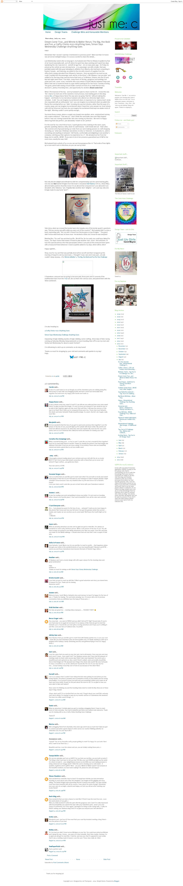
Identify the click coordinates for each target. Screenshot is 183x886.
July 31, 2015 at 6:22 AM (56, 587)
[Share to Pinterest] (71, 376)
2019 (118, 333)
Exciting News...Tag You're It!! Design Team (126, 436)
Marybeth (52, 422)
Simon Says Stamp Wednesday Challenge (84, 569)
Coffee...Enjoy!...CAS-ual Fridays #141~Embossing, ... (127, 368)
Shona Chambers (55, 776)
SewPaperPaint (54, 846)
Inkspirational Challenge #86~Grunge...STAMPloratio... (127, 425)
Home (48, 32)
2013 (118, 460)
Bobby (51, 830)
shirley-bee (53, 635)
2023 (118, 322)
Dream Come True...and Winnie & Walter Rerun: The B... (127, 377)
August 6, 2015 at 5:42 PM (57, 811)
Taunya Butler (54, 756)
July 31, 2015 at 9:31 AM (56, 646)
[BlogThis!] (66, 376)
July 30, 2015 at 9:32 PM (56, 518)
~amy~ (51, 456)
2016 (118, 341)
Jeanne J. (52, 493)
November (122, 349)
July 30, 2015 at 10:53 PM (56, 537)
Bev (51, 96)
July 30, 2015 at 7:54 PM (56, 468)
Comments (120, 127)
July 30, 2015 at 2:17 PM (56, 416)
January (121, 454)
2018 (118, 335)
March (121, 448)
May (120, 443)
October (121, 351)
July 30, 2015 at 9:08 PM (56, 500)
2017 (118, 338)
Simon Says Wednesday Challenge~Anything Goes (62, 335)
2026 (119, 314)
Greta (51, 817)
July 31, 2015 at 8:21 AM (56, 612)
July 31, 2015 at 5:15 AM (56, 572)
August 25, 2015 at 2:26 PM (57, 851)
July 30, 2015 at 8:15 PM (56, 487)
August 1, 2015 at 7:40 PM (57, 750)
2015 (118, 344)
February (121, 451)
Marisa (51, 724)
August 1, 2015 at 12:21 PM (57, 733)
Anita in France (54, 543)
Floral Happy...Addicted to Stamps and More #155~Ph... (126, 383)
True (65, 279)
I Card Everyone (54, 506)
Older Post (106, 859)
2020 (119, 330)
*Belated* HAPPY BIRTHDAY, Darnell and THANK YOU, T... (127, 419)
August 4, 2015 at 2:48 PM (57, 790)
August (121, 357)
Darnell (51, 674)
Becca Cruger (54, 618)
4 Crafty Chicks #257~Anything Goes (57, 331)
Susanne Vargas (55, 474)
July (120, 359)
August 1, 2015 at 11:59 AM (57, 718)
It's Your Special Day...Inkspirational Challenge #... (125, 363)
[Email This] (64, 376)
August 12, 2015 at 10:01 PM (57, 824)
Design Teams (61, 32)
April (120, 445)
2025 (119, 317)
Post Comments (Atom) (61, 862)
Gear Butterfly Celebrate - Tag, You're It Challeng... (126, 392)
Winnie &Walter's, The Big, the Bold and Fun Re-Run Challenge (86, 257)
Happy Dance (54, 402)
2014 (118, 457)
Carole (51, 387)
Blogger (116, 881)
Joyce (51, 524)
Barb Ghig (52, 796)
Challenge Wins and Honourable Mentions (90, 32)
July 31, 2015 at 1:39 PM (56, 668)
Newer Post (49, 859)
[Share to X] (68, 376)
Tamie (51, 706)
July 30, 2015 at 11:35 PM (56, 551)
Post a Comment (52, 855)
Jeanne (51, 593)
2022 (119, 325)
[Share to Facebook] (69, 376)
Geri (50, 652)
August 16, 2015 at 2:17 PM (57, 840)
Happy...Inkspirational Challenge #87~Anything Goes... (126, 402)
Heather (52, 557)
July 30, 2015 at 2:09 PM (56, 396)
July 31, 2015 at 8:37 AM (56, 629)
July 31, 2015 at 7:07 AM (56, 601)
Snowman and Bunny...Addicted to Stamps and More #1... (126, 407)
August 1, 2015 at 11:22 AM (57, 700)
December (122, 346)
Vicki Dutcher (54, 607)
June (120, 440)
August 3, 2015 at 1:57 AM (57, 770)
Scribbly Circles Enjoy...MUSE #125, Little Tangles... (127, 388)
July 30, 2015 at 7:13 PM (56, 450)
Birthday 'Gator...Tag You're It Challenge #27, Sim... (127, 372)
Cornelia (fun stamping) (57, 439)
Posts (119, 124)
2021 (118, 327)
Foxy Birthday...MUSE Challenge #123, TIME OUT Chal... (127, 413)
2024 (119, 319)
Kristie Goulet (54, 578)
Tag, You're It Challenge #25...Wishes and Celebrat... (125, 431)
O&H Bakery (91, 184)
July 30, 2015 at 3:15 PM (56, 433)
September (122, 354)
